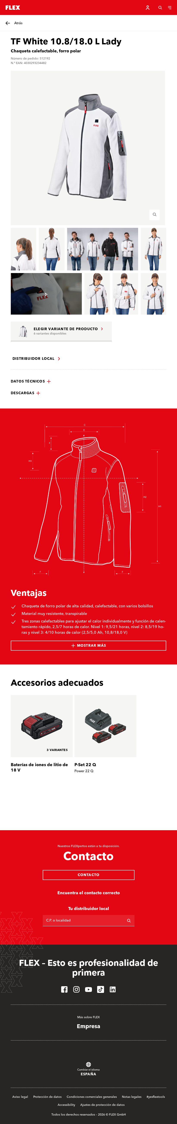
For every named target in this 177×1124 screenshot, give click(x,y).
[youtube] (88, 989)
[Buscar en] (128, 920)
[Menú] (169, 7)
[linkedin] (113, 989)
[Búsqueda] (160, 7)
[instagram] (76, 989)
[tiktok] (101, 989)
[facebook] (64, 989)
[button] (31, 381)
